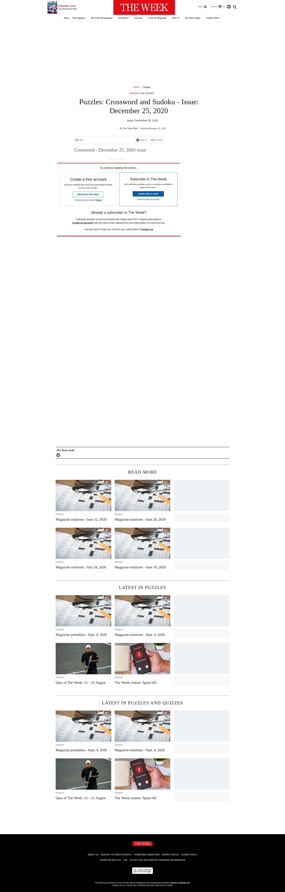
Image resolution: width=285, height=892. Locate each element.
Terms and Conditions (147, 854)
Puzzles (146, 87)
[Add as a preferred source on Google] (142, 870)
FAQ (125, 860)
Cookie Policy (189, 854)
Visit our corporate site (180, 883)
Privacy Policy (170, 854)
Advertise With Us (110, 860)
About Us (93, 854)
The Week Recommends (101, 18)
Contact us (147, 229)
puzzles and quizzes (142, 93)
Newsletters (123, 18)
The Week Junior (192, 18)
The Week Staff (130, 128)
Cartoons (138, 18)
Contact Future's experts (116, 854)
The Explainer (78, 18)
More (174, 18)
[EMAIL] (58, 455)
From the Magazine (157, 18)
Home (136, 87)
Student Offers (213, 18)
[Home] (66, 18)
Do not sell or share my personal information (157, 860)
